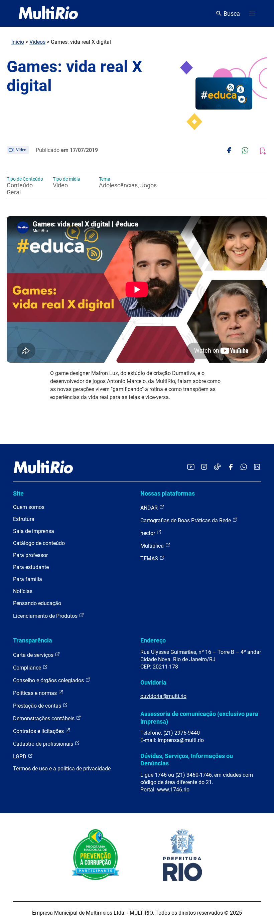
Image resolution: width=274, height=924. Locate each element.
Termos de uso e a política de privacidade (62, 768)
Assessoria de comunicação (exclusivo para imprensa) (199, 717)
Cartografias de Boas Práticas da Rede (186, 520)
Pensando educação (37, 603)
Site (18, 493)
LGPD (20, 756)
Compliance (27, 668)
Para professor (30, 555)
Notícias (22, 591)
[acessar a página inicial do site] (48, 13)
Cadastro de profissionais (44, 744)
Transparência (32, 640)
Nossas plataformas (167, 493)
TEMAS (149, 558)
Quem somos (28, 507)
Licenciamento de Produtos (46, 616)
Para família (27, 579)
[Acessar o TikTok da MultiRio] (217, 467)
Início (17, 42)
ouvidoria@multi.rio (163, 696)
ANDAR (149, 508)
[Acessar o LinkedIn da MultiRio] (257, 467)
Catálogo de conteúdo (39, 543)
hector (148, 533)
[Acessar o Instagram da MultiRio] (204, 467)
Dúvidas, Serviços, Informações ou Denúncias (186, 759)
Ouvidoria (153, 682)
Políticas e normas (35, 693)
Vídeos (37, 42)
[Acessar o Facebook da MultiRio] (231, 467)
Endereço (153, 640)
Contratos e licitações (39, 731)
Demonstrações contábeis (44, 718)
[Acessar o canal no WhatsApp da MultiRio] (244, 467)
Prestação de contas (37, 706)
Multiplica (152, 546)
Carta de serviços (34, 655)
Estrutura (23, 519)
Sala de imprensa (33, 531)
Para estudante (31, 567)
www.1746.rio (173, 789)
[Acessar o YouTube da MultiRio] (191, 467)
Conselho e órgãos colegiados (49, 680)
